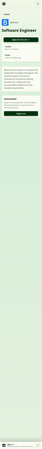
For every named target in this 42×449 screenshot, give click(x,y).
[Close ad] (38, 445)
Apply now (21, 113)
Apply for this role (19, 40)
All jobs (7, 14)
